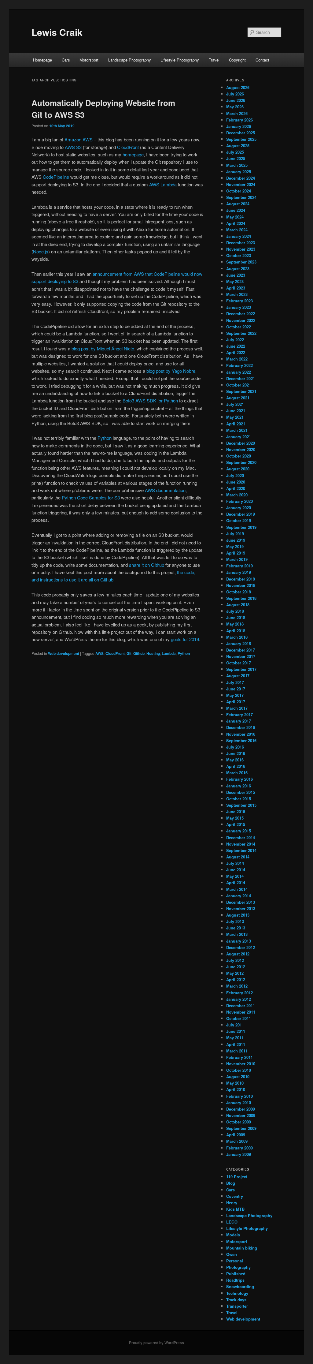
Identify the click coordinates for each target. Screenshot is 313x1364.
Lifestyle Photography (179, 60)
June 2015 (235, 811)
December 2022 (240, 313)
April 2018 (235, 630)
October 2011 (238, 1018)
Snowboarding (240, 1286)
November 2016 (240, 734)
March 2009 (237, 1141)
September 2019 (241, 527)
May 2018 (235, 624)
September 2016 (241, 740)
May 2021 (235, 417)
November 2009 (240, 1115)
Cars (66, 60)
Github (139, 653)
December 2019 (240, 514)
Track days (236, 1299)
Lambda (169, 653)
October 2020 (238, 456)
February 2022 (239, 365)
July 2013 (235, 921)
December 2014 (240, 837)
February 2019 (239, 566)
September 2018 (241, 598)
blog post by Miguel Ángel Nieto (103, 348)
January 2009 (238, 1154)
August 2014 (237, 857)
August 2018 (237, 604)
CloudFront (128, 147)
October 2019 (238, 520)
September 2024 (241, 197)
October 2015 (238, 799)
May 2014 (235, 876)
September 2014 (241, 850)
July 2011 (235, 1025)
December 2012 (240, 947)
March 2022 (237, 359)
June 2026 (235, 100)
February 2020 (239, 501)
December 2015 (240, 792)
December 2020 (240, 443)
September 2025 (241, 139)
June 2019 (235, 540)
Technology (237, 1293)
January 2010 (238, 1102)
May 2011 (235, 1038)
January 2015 (238, 831)
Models (233, 1235)
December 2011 (240, 1005)
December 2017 (240, 650)
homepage (133, 154)
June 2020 (235, 482)
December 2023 (240, 242)
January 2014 (238, 896)
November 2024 (240, 184)
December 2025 (240, 133)
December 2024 (240, 178)
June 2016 (235, 753)
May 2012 (235, 973)
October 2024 (238, 191)
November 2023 (240, 249)
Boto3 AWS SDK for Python (150, 400)
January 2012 (238, 999)
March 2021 (237, 430)
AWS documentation (165, 490)
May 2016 (235, 760)
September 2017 (241, 669)
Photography (238, 1267)
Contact (262, 60)
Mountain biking (241, 1248)
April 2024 (235, 223)
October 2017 (238, 663)
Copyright (237, 60)
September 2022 (241, 333)
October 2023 (238, 255)
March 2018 (237, 637)
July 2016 (235, 747)
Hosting (153, 653)
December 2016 (240, 727)
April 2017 (235, 701)
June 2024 (235, 210)
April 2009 (235, 1135)
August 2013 (237, 915)
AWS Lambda (163, 184)
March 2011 (237, 1051)
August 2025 (237, 145)
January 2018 (238, 643)
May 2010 (235, 1083)
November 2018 (240, 585)
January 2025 (238, 171)
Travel (214, 60)
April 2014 (235, 882)
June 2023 (235, 275)
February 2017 (239, 714)
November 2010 (240, 1064)
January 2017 (238, 721)
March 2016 (237, 772)
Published (235, 1273)
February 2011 (239, 1057)
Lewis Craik (57, 32)
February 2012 (239, 993)
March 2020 (237, 495)
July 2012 (235, 960)
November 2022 (240, 320)
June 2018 (235, 617)
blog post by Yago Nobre (170, 371)
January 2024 (238, 236)
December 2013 (240, 902)
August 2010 (237, 1076)
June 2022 (235, 346)
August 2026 (237, 87)
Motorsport (88, 60)
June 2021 (235, 410)
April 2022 (235, 352)
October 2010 (238, 1070)
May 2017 (235, 695)
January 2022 (238, 372)
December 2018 (240, 579)
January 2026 (238, 126)
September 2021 (241, 391)
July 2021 (235, 404)
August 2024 (237, 204)
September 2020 (241, 462)
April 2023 (235, 288)
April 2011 (235, 1044)
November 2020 (240, 449)
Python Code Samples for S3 (91, 497)
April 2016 (235, 766)
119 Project (236, 1176)
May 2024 (235, 217)
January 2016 (238, 786)
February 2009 (239, 1148)
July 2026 (235, 94)
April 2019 (235, 553)
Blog (230, 1183)
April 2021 (235, 424)
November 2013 (240, 908)
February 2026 (239, 120)
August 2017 (237, 675)
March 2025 (237, 165)
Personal (234, 1261)
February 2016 (239, 779)
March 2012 (237, 986)
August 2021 (237, 398)
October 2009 (238, 1122)
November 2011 (240, 1012)
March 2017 (237, 708)
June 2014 (235, 870)
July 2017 (235, 682)
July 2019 (235, 533)
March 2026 (237, 113)
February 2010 (239, 1096)
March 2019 (237, 559)
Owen (231, 1254)
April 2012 (235, 979)
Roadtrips (235, 1280)
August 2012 (237, 954)
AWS (99, 653)
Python (105, 438)
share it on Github (146, 565)
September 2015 (241, 805)
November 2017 (240, 656)
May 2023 (235, 281)
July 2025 (235, 152)
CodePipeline (56, 177)
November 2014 (240, 844)
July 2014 (235, 863)
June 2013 (235, 928)
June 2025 (235, 158)
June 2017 (235, 689)
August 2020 (237, 469)
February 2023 (239, 301)
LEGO (232, 1222)
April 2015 (235, 824)
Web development (63, 653)
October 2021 (238, 385)
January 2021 (238, 436)
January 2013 (238, 941)
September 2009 (241, 1128)
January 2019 (238, 572)
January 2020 (238, 507)
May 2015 (235, 818)
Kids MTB (235, 1209)
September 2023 (241, 262)
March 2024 (237, 230)
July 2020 (235, 475)
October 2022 (238, 327)
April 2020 (235, 488)
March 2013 (237, 934)
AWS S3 (73, 147)
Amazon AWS (78, 139)
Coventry (234, 1196)
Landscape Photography (129, 60)
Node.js (40, 251)
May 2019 (235, 546)
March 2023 (237, 294)
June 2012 (235, 967)
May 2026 (235, 107)
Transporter (237, 1306)
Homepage (42, 60)
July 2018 (235, 611)
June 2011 (235, 1031)
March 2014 (237, 889)
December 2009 (240, 1109)
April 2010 (235, 1089)
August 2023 (237, 268)
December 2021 (240, 378)
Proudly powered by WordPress (156, 1342)
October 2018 (238, 592)
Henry (231, 1202)
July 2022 (235, 339)
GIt (129, 653)
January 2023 (238, 307)
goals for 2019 (185, 639)
